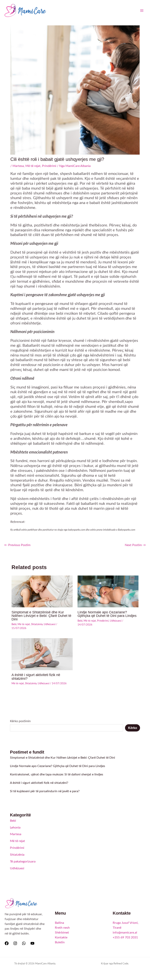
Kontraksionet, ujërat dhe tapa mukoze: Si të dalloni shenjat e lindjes (56, 774)
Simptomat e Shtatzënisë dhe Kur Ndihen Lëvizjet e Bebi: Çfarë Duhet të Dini (41, 615)
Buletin (60, 942)
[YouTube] (32, 943)
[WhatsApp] (24, 943)
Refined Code (120, 963)
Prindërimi (49, 166)
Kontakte (61, 937)
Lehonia (15, 827)
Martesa (18, 166)
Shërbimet (62, 932)
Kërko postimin (20, 721)
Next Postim (135, 545)
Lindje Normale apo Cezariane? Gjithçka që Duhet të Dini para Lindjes (107, 614)
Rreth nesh (62, 927)
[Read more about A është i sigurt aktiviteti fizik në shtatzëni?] (42, 654)
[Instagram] (15, 943)
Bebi (14, 624)
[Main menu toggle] (142, 10)
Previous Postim (17, 545)
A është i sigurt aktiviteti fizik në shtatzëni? (36, 676)
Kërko (132, 728)
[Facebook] (7, 943)
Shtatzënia (37, 624)
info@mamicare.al (125, 932)
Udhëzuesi (49, 624)
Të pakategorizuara (23, 861)
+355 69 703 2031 (125, 937)
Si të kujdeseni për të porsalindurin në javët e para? (44, 791)
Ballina (59, 922)
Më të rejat (32, 166)
